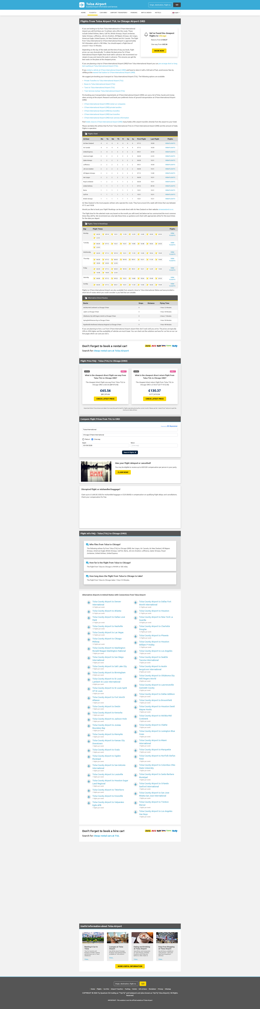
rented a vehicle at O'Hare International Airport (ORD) (106, 70)
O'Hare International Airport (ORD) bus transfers (102, 111)
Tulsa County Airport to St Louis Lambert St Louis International (107, 681)
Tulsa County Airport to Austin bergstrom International (153, 669)
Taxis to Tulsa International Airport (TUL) (99, 87)
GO (177, 5)
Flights (92, 12)
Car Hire (103, 12)
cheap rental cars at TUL (106, 835)
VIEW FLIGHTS (170, 143)
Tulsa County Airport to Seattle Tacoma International (153, 659)
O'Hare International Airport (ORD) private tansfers (103, 107)
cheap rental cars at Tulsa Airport (111, 350)
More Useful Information (130, 966)
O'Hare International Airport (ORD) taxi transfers (102, 114)
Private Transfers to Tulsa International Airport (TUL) (103, 81)
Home (83, 12)
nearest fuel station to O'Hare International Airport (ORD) (114, 72)
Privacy (160, 989)
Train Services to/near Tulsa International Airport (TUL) (104, 91)
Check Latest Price (105, 399)
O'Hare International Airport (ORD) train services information (106, 118)
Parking (134, 12)
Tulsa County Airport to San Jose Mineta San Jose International (154, 795)
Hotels (158, 12)
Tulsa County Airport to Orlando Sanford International (154, 786)
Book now (159, 51)
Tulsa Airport (101, 5)
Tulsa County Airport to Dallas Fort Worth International (155, 604)
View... (86, 959)
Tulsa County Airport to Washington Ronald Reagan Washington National (109, 650)
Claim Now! (123, 472)
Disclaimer (152, 989)
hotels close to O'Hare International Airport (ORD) (104, 122)
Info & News (146, 12)
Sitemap (168, 989)
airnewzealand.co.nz (165, 209)
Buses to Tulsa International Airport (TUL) (99, 84)
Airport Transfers (118, 12)
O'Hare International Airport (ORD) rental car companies (104, 104)
